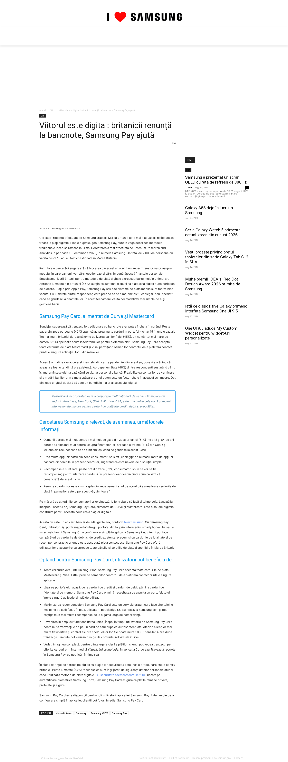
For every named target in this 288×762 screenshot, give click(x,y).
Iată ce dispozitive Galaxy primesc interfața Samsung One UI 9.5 (216, 308)
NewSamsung (133, 522)
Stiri (52, 110)
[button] (244, 36)
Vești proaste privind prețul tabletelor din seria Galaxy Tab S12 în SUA (216, 257)
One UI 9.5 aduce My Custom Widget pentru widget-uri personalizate (211, 333)
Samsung (81, 713)
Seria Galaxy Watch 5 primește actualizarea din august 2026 (213, 232)
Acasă (42, 110)
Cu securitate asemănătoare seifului (121, 675)
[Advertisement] (144, 74)
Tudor (188, 187)
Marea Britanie (64, 713)
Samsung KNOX (99, 713)
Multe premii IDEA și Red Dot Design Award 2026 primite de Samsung (212, 284)
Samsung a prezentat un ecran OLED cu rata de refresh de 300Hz (216, 180)
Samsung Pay (119, 713)
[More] (151, 730)
